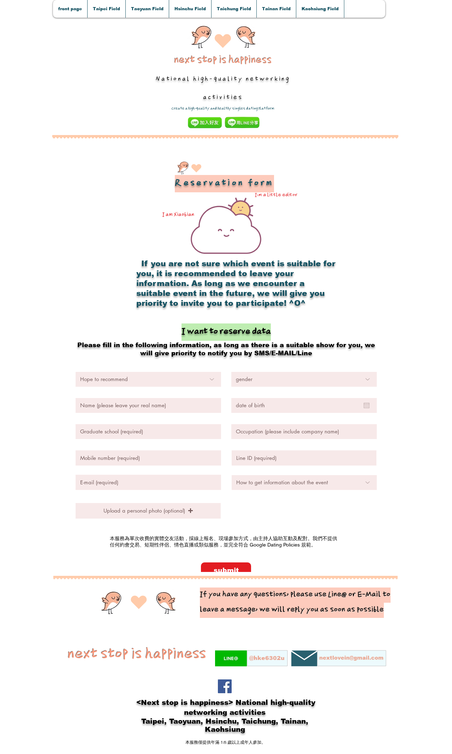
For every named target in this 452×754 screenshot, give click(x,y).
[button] (106, 9)
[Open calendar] (366, 405)
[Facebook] (225, 686)
